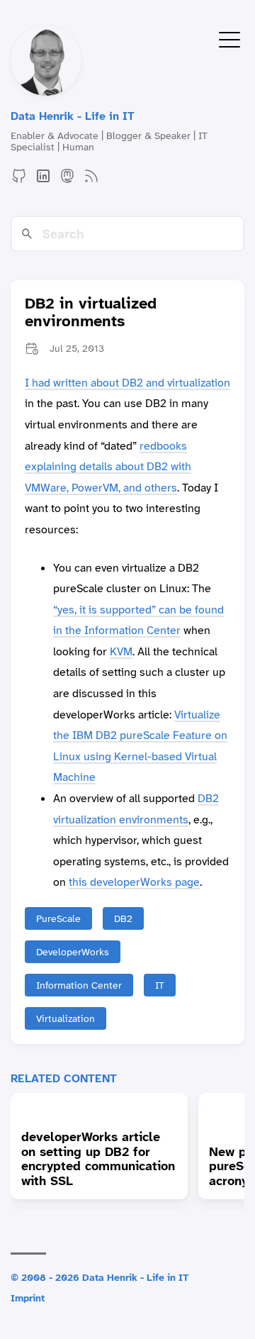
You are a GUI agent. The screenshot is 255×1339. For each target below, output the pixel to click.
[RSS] (91, 180)
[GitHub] (19, 180)
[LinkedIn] (43, 180)
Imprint (28, 1297)
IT (159, 985)
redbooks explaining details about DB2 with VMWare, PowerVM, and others (108, 466)
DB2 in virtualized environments (91, 312)
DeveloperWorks (72, 951)
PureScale (58, 918)
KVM (121, 651)
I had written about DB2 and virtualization (127, 382)
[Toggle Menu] (229, 38)
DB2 (123, 918)
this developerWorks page (134, 881)
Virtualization (65, 1018)
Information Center (79, 985)
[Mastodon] (67, 180)
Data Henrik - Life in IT (73, 116)
